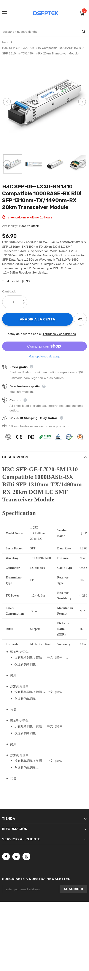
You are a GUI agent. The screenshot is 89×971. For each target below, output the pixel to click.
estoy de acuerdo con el (25, 334)
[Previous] (7, 101)
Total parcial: (11, 281)
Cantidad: (9, 291)
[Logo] (46, 13)
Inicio (5, 42)
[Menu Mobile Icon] (4, 13)
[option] (44, 101)
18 (11, 426)
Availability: (10, 225)
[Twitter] (16, 856)
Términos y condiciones (59, 334)
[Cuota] (80, 319)
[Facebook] (6, 856)
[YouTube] (26, 856)
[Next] (82, 101)
